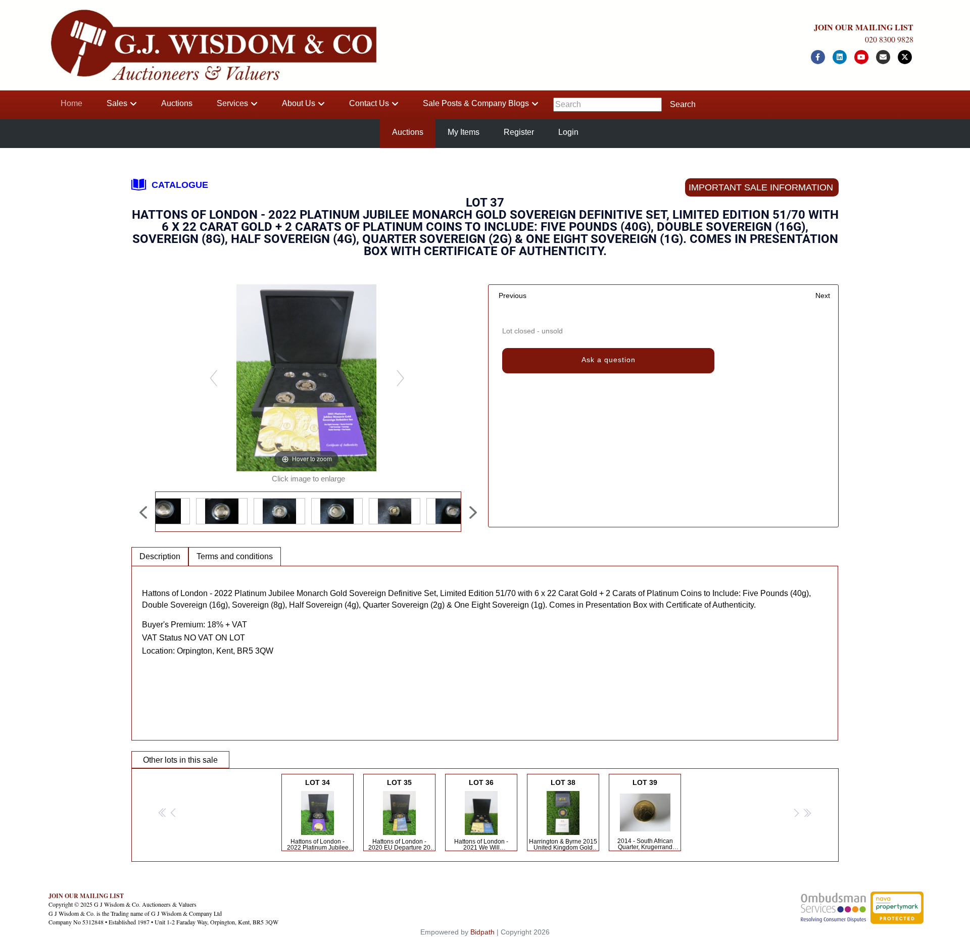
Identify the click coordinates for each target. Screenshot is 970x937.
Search (683, 104)
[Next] (400, 377)
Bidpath (482, 932)
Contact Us (369, 103)
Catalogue (180, 185)
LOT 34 (317, 814)
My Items (463, 132)
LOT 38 (563, 814)
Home (71, 103)
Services (232, 103)
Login (568, 132)
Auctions (176, 103)
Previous (512, 295)
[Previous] (213, 377)
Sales (117, 103)
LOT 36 (481, 814)
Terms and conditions (235, 556)
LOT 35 (399, 814)
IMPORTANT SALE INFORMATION (761, 187)
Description (159, 556)
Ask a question (608, 360)
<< (163, 813)
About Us (298, 103)
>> (807, 813)
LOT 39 (645, 814)
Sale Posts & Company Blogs (476, 103)
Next (822, 295)
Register (519, 132)
